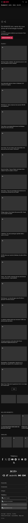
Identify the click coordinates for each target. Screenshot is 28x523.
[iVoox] (25, 459)
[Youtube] (12, 459)
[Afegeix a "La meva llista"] (2, 22)
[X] (6, 459)
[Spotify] (16, 459)
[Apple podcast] (19, 459)
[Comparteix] (5, 22)
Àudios (3, 44)
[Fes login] (26, 2)
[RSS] (14, 463)
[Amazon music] (22, 459)
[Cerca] (23, 2)
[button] (14, 482)
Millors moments (7, 412)
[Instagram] (9, 459)
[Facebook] (2, 459)
